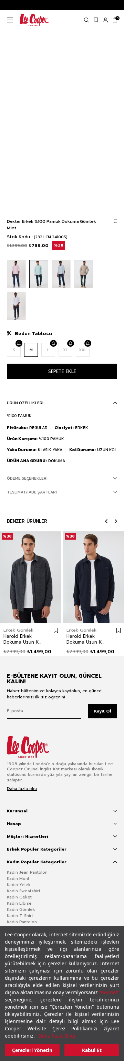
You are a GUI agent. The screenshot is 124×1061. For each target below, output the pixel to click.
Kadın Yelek (19, 885)
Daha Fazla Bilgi (57, 1035)
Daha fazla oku (22, 789)
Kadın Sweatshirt (23, 891)
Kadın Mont (18, 878)
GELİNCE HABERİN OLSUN (18, 343)
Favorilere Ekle (56, 630)
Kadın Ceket (19, 897)
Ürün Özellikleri (25, 403)
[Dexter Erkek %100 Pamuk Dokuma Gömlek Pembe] (16, 274)
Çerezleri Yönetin (32, 1050)
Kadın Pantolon (22, 922)
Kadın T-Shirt (20, 916)
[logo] (33, 747)
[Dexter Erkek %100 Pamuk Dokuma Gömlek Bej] (83, 274)
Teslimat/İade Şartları (32, 492)
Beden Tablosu (33, 333)
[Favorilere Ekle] (115, 221)
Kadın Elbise (19, 903)
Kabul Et (92, 1050)
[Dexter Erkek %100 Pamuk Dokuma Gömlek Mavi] (61, 274)
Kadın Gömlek (21, 909)
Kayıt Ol (102, 711)
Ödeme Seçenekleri (27, 478)
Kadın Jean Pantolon (27, 872)
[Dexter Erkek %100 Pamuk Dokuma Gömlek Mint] (38, 274)
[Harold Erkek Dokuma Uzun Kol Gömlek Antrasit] (30, 577)
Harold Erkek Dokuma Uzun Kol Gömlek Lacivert (86, 639)
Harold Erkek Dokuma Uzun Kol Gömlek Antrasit (23, 639)
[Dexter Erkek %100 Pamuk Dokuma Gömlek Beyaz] (16, 306)
